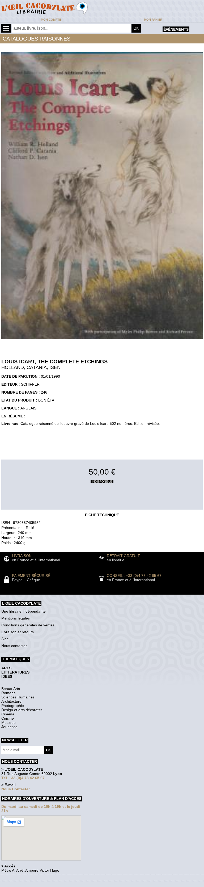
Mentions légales (15, 618)
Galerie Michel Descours (25, 884)
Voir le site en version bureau (29, 878)
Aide (5, 639)
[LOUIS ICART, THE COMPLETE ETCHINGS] (102, 340)
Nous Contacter (15, 789)
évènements (176, 29)
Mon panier (153, 19)
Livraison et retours (17, 632)
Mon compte (51, 19)
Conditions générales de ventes (27, 625)
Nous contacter (14, 646)
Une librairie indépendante (23, 611)
